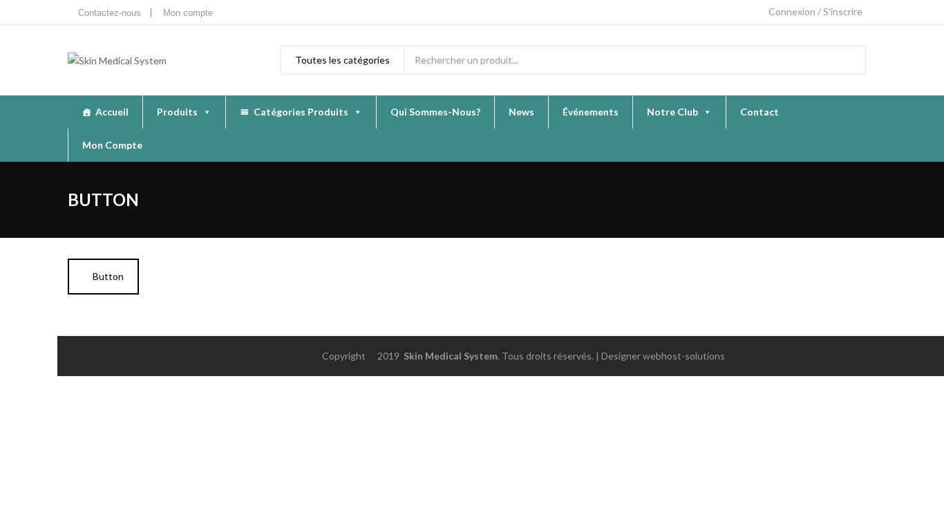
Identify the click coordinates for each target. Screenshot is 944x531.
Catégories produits (301, 112)
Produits (177, 112)
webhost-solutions (684, 356)
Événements (591, 112)
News (521, 112)
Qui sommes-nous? (435, 112)
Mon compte (112, 145)
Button (107, 276)
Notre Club (672, 112)
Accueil (112, 112)
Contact (759, 112)
